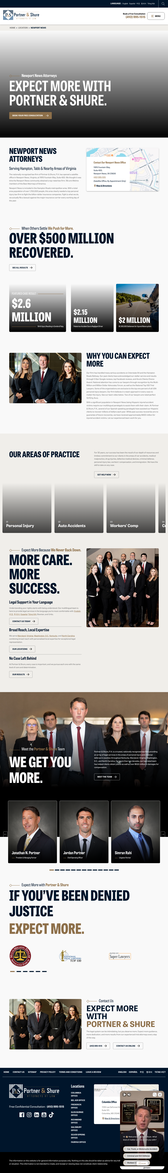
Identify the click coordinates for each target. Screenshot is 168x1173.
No (79, 592)
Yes (88, 592)
